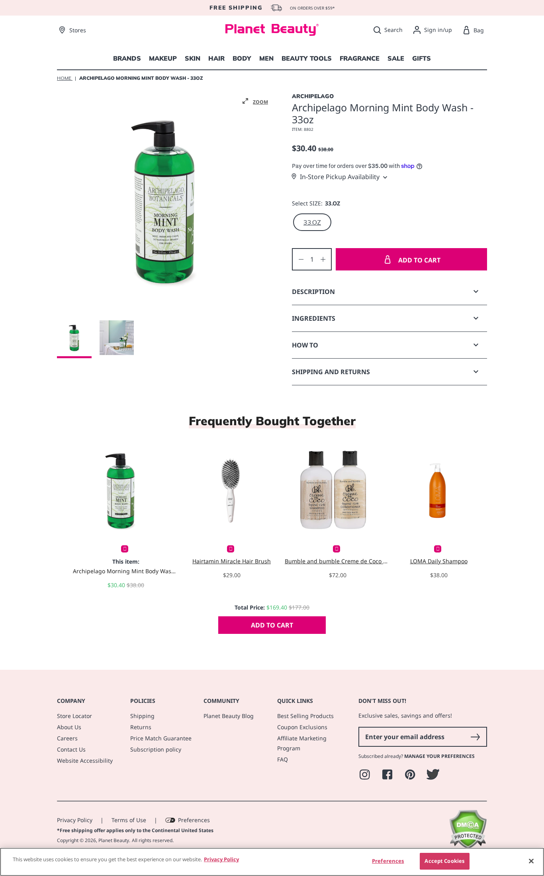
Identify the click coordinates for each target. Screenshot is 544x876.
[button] (255, 101)
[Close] (531, 861)
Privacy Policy (74, 820)
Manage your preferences (439, 756)
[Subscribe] (475, 737)
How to (305, 345)
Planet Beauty (113, 840)
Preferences (194, 820)
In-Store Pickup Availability (340, 176)
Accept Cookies (444, 860)
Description (313, 291)
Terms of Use (129, 820)
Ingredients (313, 318)
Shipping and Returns (331, 371)
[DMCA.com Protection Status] (467, 847)
